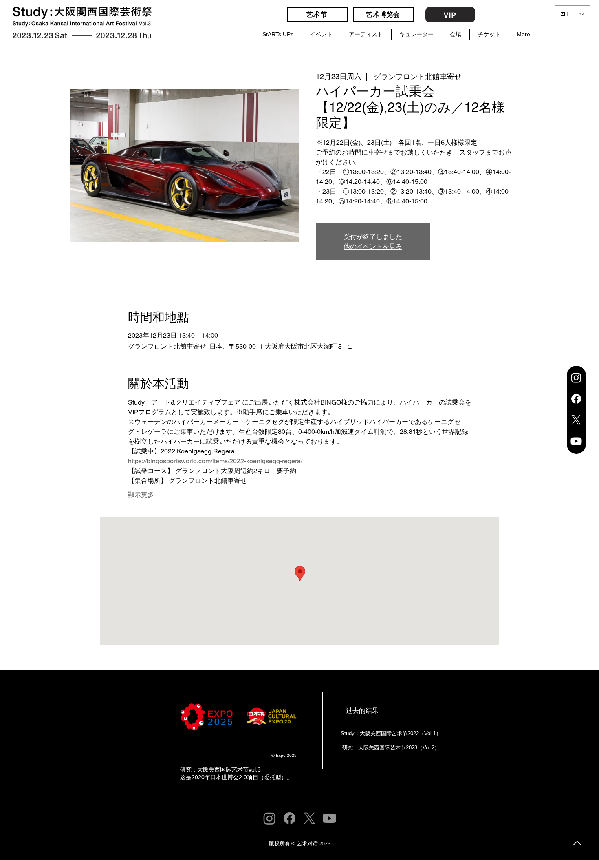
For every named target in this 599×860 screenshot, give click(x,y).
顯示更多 (141, 495)
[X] (576, 420)
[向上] (577, 843)
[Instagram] (576, 377)
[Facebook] (576, 398)
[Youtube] (576, 441)
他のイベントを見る (373, 246)
